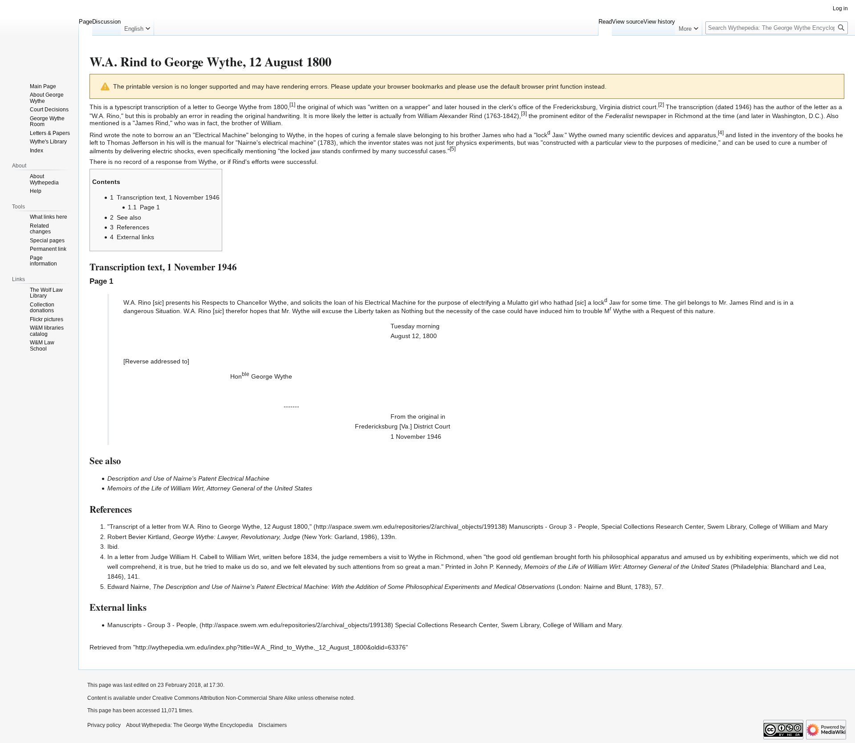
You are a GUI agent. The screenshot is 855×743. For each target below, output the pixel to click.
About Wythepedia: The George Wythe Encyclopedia (189, 725)
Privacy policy (104, 725)
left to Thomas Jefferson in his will (137, 142)
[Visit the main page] (39, 35)
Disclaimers (272, 725)
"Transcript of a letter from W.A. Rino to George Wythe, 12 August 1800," (209, 526)
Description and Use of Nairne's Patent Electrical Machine (188, 478)
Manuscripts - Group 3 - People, (152, 625)
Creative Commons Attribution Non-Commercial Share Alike (224, 698)
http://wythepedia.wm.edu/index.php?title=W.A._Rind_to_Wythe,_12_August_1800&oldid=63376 (270, 647)
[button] (137, 27)
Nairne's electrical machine (276, 142)
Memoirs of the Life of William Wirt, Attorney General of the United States (209, 488)
